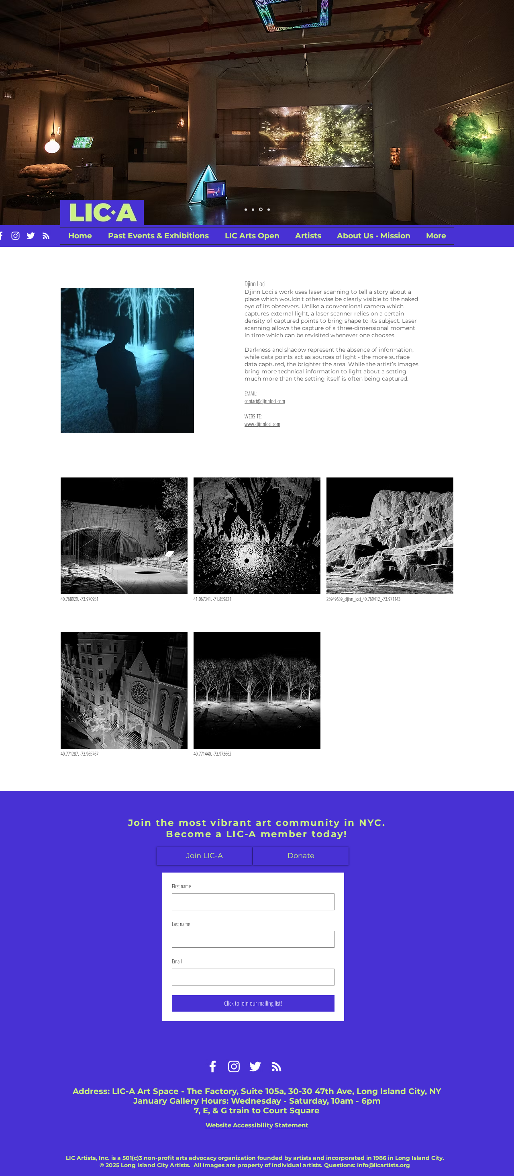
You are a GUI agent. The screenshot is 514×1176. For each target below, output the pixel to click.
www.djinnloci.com (262, 424)
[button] (252, 235)
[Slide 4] (246, 209)
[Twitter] (30, 235)
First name (181, 886)
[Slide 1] (253, 209)
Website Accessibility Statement (257, 1125)
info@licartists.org (383, 1165)
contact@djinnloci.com (265, 401)
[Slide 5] (268, 209)
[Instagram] (15, 235)
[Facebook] (212, 1066)
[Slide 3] (260, 209)
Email (177, 961)
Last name (181, 924)
